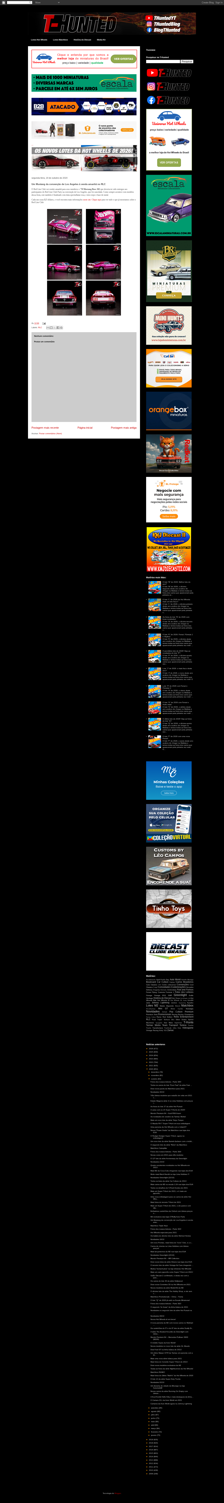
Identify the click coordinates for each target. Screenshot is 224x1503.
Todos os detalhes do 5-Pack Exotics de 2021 (169, 1188)
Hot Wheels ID (163, 1000)
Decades (189, 987)
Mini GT (163, 1008)
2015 (151, 1453)
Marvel (177, 1006)
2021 (151, 1066)
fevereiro (155, 1432)
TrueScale (168, 1028)
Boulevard (151, 982)
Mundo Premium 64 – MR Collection (164, 1258)
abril (153, 1425)
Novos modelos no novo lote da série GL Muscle (170, 1346)
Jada (148, 1003)
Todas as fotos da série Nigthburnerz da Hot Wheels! (171, 1369)
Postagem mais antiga (123, 427)
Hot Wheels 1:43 (185, 998)
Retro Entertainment (184, 1017)
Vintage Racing (152, 1030)
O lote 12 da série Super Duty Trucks (165, 1379)
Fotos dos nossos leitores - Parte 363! (165, 1229)
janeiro (154, 1435)
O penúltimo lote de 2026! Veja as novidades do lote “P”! (176, 652)
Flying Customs (158, 992)
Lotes (149, 1005)
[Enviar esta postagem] (43, 323)
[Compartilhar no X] (54, 327)
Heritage (149, 998)
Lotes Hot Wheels (39, 40)
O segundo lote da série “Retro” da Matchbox (168, 1145)
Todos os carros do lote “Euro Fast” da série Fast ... (171, 1085)
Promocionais (164, 1014)
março (153, 1428)
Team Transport (170, 1025)
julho (153, 1415)
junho (153, 1418)
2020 (151, 1069)
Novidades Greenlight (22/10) (162, 1178)
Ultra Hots (177, 1028)
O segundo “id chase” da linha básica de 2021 (169, 1307)
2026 (151, 1049)
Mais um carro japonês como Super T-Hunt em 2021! (171, 1272)
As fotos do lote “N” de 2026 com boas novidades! (176, 618)
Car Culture (163, 982)
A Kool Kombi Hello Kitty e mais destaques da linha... (171, 1397)
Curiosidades (164, 987)
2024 (151, 1055)
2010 (151, 1470)
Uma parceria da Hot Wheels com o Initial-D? (168, 1127)
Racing (174, 1014)
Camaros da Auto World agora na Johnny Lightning (171, 1404)
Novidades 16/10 (157, 1239)
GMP (170, 995)
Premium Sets (152, 1014)
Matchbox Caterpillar (158, 1148)
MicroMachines (150, 1009)
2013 (151, 1460)
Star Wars (168, 1023)
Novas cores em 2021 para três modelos (166, 1155)
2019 (151, 1440)
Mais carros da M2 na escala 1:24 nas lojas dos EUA (171, 1184)
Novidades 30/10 (157, 1092)
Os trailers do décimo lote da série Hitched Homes (170, 1236)
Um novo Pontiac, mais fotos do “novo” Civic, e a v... (171, 1243)
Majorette (170, 1006)
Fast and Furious (185, 989)
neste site (87, 199)
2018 (151, 1443)
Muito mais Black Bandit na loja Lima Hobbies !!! (169, 1174)
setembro (155, 1408)
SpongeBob (159, 1023)
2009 (151, 1474)
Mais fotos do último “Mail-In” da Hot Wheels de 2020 (171, 1375)
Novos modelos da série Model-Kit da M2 (167, 1288)
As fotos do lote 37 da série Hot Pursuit (166, 1106)
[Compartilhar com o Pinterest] (61, 327)
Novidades (153, 1011)
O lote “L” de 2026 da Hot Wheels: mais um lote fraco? (176, 601)
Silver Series (181, 1019)
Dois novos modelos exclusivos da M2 (165, 1365)
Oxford (164, 1012)
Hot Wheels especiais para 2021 (163, 1232)
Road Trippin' (157, 1019)
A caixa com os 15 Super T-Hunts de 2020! (167, 1110)
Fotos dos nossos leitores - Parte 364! (165, 1152)
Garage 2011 (160, 995)
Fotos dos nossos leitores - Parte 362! (165, 1304)
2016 (151, 1450)
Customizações (178, 987)
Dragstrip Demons (160, 990)
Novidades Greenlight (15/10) (162, 1255)
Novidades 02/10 (157, 1382)
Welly (161, 1030)
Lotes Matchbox (60, 40)
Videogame (187, 1028)
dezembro (155, 1072)
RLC (40, 327)
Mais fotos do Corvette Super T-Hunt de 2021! (169, 1362)
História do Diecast (82, 40)
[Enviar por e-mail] (48, 327)
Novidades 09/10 (157, 1316)
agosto (154, 1411)
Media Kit (101, 40)
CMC (159, 985)
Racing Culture (151, 1017)
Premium (189, 1012)
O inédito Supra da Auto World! (163, 1343)
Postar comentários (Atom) (50, 433)
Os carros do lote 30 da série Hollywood (166, 1281)
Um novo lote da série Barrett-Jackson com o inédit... (171, 1141)
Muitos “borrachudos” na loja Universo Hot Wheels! (170, 1269)
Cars (148, 985)
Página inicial (85, 427)
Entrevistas (171, 990)
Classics (154, 985)
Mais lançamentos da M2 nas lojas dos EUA (168, 1252)
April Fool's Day (162, 980)
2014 (151, 1456)
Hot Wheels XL (176, 1000)
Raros (159, 1017)
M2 (156, 1005)
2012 (151, 1463)
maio (153, 1421)
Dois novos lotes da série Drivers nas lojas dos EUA (171, 1262)
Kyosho (190, 1003)
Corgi (155, 987)
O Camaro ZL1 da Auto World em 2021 (166, 1400)
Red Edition (168, 1017)
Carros (172, 982)
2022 (151, 1062)
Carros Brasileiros (184, 982)
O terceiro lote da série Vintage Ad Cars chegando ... (171, 1265)
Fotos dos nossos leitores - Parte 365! (165, 1082)
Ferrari (148, 992)
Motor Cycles (177, 1009)
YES (165, 1030)
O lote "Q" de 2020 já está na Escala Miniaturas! (170, 1300)
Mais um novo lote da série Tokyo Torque (167, 1120)
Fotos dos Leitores (184, 992)
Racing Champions (185, 1014)
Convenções (183, 984)
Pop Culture (176, 1012)
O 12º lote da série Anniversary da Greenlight (168, 1158)
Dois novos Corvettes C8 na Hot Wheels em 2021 (170, 1284)
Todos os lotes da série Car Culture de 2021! (168, 1181)
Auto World (175, 979)
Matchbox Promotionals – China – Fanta (166, 1297)
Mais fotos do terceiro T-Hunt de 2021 (165, 1202)
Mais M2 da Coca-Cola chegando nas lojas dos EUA (171, 1171)
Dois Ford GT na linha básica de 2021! (166, 1350)
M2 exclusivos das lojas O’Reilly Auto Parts (167, 1217)
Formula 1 (170, 992)
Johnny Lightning (160, 1002)
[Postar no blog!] (51, 327)
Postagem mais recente (45, 427)
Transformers (157, 1028)
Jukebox (174, 1003)
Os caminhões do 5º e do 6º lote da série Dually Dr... (171, 1328)
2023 (151, 1059)
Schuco (167, 1019)
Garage (149, 995)
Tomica (183, 1025)
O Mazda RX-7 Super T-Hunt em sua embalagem (170, 1123)
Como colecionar (169, 985)
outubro (154, 1079)
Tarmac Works (153, 1025)
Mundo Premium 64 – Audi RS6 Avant (165, 1113)
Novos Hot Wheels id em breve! (163, 1319)
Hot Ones (176, 998)
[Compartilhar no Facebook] (58, 327)
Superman (178, 1023)
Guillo (191, 995)
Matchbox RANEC (157, 1372)
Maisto (162, 1006)
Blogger (118, 1493)
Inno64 (190, 1000)
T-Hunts (188, 1022)
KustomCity (182, 1003)
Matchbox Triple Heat (159, 1226)
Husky (185, 1000)
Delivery (149, 990)
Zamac (170, 1030)
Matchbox (187, 1005)
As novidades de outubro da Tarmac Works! (168, 1117)
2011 (151, 1467)
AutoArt (184, 980)
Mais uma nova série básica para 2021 (166, 1358)
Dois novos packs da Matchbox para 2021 (167, 1089)
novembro (155, 1075)
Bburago (190, 980)
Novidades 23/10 (157, 1162)
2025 (151, 1052)
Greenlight (180, 995)
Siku (172, 1019)
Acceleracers (151, 980)
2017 (151, 1446)
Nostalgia (189, 1009)
